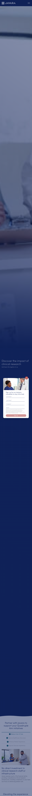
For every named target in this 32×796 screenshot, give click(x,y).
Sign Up (16, 415)
